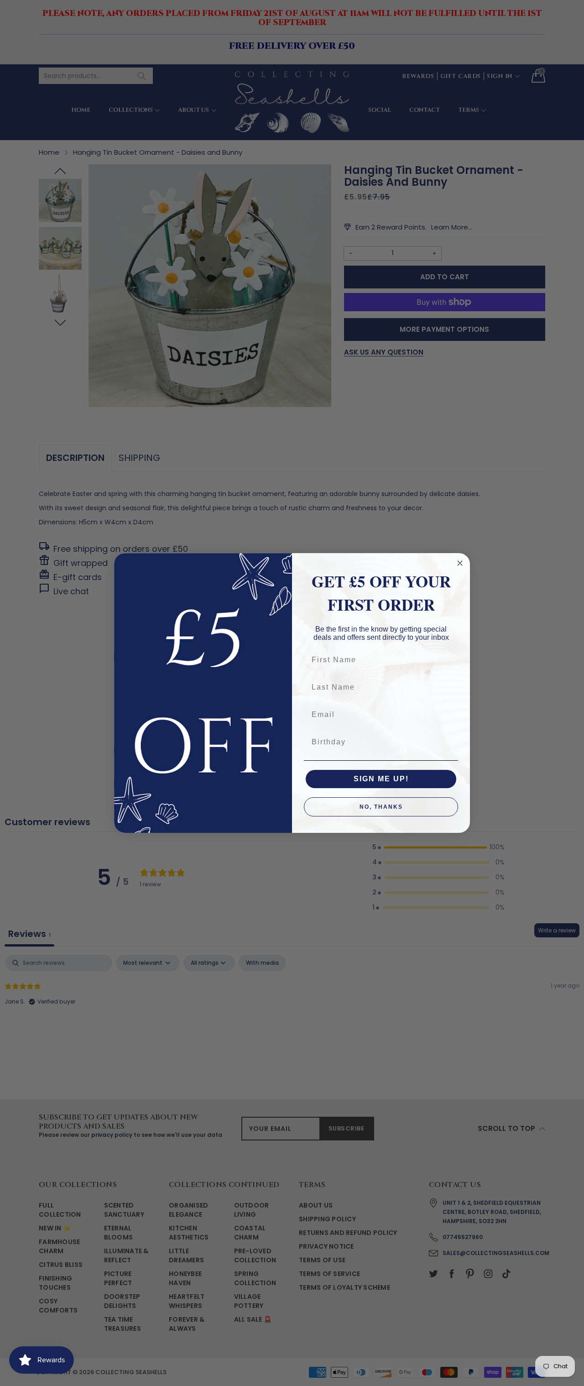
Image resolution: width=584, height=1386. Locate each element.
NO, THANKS (381, 807)
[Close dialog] (459, 563)
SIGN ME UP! (381, 779)
